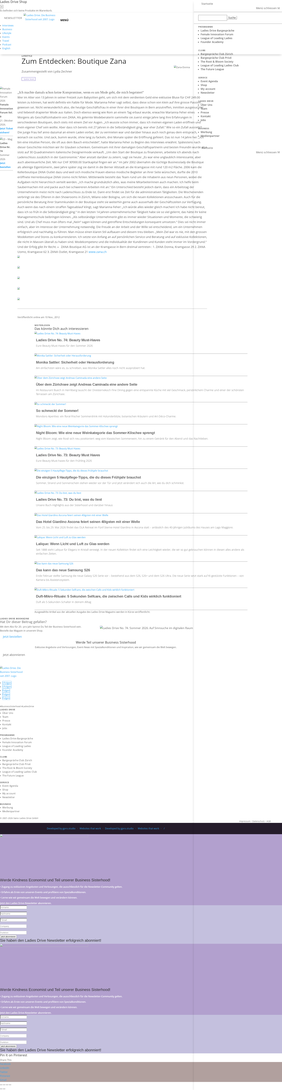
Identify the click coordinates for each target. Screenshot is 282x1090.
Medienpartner (210, 136)
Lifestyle (6, 33)
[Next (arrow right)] (4, 1088)
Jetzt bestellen (12, 637)
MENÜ (64, 20)
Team (204, 108)
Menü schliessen (266, 8)
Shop (204, 85)
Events (6, 37)
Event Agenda (209, 81)
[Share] (4, 1084)
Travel (5, 40)
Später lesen (28, 79)
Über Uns (206, 105)
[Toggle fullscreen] (7, 1084)
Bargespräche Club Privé (216, 57)
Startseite (207, 3)
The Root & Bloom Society (217, 61)
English (6, 48)
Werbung (206, 132)
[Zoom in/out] (10, 1084)
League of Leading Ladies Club (220, 65)
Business (7, 29)
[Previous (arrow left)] (1, 1088)
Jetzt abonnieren (14, 655)
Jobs (203, 120)
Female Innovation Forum (217, 34)
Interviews (8, 25)
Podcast (6, 44)
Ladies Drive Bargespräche (217, 30)
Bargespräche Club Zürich (217, 54)
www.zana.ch (98, 252)
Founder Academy (212, 42)
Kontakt (206, 116)
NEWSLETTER (13, 18)
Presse (205, 112)
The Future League (212, 69)
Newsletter (208, 92)
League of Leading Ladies (216, 38)
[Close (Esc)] (1, 1084)
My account (208, 89)
